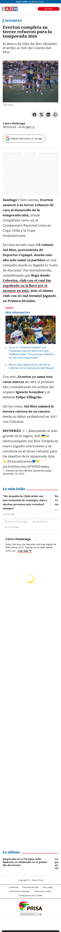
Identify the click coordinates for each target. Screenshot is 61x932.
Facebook (34, 115)
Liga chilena (41, 521)
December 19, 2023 (13, 473)
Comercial (13, 887)
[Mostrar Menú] (3, 8)
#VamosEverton (19, 461)
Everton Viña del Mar (17, 521)
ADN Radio (11, 9)
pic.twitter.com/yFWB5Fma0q (26, 466)
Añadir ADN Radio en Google (26, 138)
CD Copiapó (14, 527)
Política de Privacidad (19, 891)
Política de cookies (43, 891)
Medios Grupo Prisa (30, 914)
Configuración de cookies (30, 895)
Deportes (13, 20)
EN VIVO (49, 8)
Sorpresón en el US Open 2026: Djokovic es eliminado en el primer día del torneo (25, 862)
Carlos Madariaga (14, 123)
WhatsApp (55, 115)
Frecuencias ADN (30, 887)
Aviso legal (47, 887)
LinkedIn (48, 115)
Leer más (23, 550)
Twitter (41, 115)
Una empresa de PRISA (30, 906)
